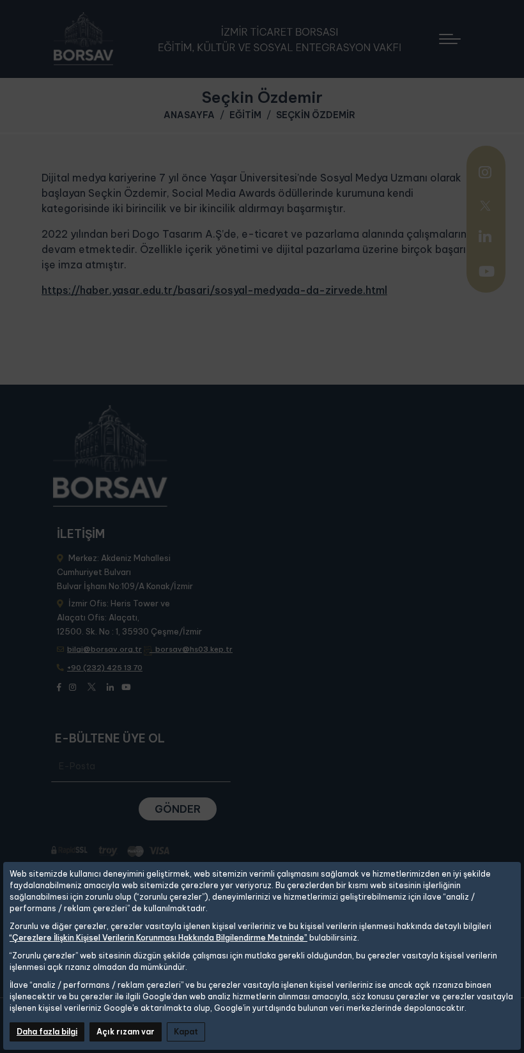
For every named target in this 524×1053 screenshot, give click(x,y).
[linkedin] (485, 236)
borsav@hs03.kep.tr (194, 649)
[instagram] (485, 173)
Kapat (186, 1031)
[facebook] (59, 686)
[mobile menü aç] (455, 34)
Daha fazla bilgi (47, 1031)
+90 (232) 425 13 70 (105, 667)
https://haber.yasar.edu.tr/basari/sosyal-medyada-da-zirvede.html (214, 290)
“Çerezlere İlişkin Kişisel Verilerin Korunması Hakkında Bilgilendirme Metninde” (158, 937)
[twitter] (485, 204)
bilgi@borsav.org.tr (104, 649)
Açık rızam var (125, 1031)
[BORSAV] (231, 39)
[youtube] (487, 272)
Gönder (178, 809)
